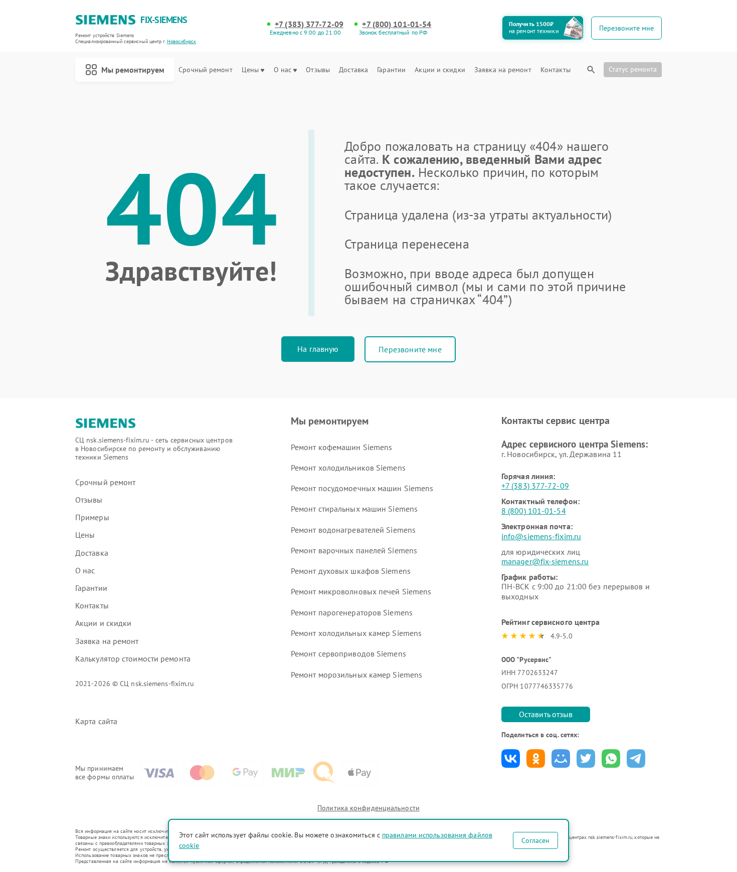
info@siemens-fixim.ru (541, 536)
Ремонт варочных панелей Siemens (354, 550)
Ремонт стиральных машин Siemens (354, 509)
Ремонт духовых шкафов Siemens (351, 571)
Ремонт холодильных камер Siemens (356, 633)
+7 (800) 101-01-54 (396, 24)
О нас (283, 70)
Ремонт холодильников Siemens (348, 468)
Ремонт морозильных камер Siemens (356, 675)
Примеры (92, 517)
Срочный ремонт (205, 70)
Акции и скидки (440, 70)
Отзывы (318, 70)
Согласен (535, 840)
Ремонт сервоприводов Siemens (348, 653)
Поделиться (510, 758)
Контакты (555, 70)
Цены (250, 70)
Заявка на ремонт (502, 70)
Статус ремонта (633, 69)
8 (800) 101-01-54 (533, 511)
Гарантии (391, 70)
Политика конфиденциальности (368, 807)
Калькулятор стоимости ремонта (133, 659)
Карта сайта (96, 721)
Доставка (353, 70)
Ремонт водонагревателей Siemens (353, 530)
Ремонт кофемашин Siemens (341, 447)
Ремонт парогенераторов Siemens (352, 612)
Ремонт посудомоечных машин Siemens (362, 488)
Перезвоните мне (410, 349)
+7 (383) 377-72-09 (309, 24)
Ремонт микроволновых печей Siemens (361, 591)
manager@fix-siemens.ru (545, 561)
